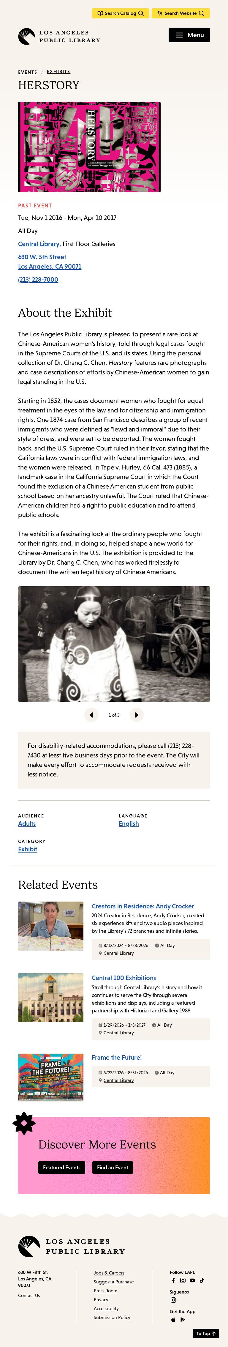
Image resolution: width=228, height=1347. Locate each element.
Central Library (38, 244)
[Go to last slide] (91, 715)
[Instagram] (182, 1280)
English (129, 823)
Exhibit (27, 849)
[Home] (59, 36)
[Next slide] (136, 715)
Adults (27, 823)
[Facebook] (173, 1280)
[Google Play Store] (182, 1319)
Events (27, 72)
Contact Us (29, 1295)
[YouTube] (192, 1280)
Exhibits (58, 71)
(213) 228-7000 (38, 279)
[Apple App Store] (173, 1319)
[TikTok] (201, 1280)
